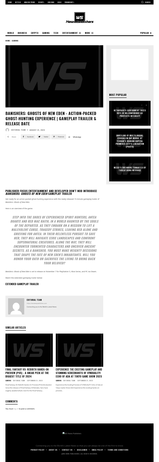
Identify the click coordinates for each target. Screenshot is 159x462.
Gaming (15, 40)
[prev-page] (142, 105)
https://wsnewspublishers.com (37, 303)
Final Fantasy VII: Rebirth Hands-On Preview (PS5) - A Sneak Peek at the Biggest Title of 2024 (27, 373)
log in (16, 409)
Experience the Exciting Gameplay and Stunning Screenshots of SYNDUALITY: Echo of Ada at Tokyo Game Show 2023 (79, 373)
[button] (146, 2)
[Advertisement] (129, 64)
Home (7, 40)
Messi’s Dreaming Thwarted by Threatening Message (130, 169)
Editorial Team (18, 130)
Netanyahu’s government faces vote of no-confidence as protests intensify (130, 113)
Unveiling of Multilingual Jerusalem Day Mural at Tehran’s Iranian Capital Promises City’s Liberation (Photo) (130, 141)
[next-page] (146, 105)
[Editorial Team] (7, 130)
